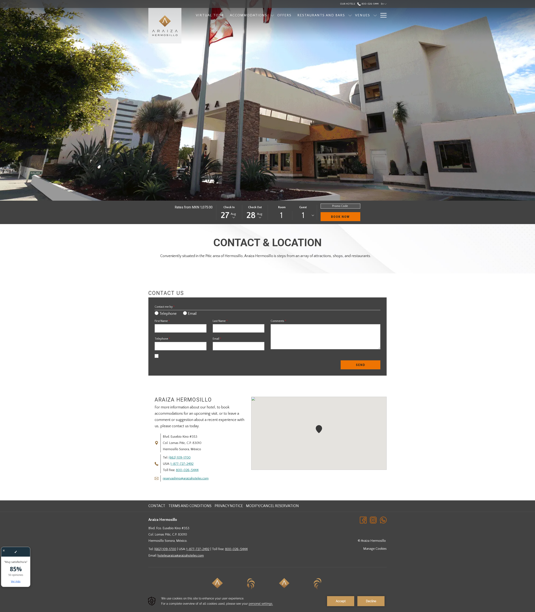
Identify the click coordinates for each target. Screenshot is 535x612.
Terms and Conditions (189, 506)
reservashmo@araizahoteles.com (186, 478)
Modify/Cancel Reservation (272, 506)
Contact (156, 506)
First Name (162, 321)
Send (360, 365)
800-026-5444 (369, 4)
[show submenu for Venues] (375, 15)
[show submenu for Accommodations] (272, 15)
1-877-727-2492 (182, 464)
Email (217, 338)
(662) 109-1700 (180, 457)
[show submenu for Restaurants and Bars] (350, 15)
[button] (229, 212)
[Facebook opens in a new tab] (363, 520)
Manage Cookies (375, 549)
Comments (278, 321)
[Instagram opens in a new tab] (373, 520)
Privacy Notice (229, 506)
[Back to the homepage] (164, 25)
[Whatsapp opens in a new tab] (383, 520)
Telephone (162, 338)
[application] (267, 601)
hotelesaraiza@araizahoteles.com (181, 555)
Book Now (340, 216)
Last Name (220, 321)
